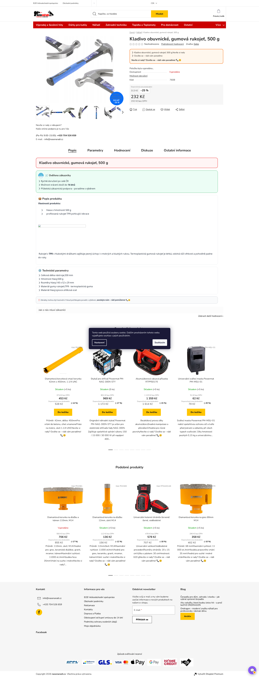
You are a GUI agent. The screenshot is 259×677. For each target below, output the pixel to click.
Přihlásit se (142, 619)
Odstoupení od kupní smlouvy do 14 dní (103, 617)
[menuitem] (49, 24)
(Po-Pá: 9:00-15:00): (56, 135)
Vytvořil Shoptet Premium (210, 674)
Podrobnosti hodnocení (172, 44)
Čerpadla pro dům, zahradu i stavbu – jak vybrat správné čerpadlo (200, 598)
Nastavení (99, 342)
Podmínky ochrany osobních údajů (100, 621)
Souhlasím (160, 342)
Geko (196, 44)
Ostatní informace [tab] (177, 150)
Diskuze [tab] (147, 150)
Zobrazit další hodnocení (210, 316)
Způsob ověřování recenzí (129, 654)
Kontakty (88, 609)
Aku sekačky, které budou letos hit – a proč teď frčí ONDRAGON (201, 604)
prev (38, 396)
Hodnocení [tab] (122, 150)
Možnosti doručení (139, 75)
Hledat (159, 13)
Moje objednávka (92, 625)
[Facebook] (39, 612)
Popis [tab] (72, 150)
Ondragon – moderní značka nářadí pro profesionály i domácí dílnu (199, 609)
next (221, 396)
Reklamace (89, 605)
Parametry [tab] (95, 150)
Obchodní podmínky (71, 3)
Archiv (187, 616)
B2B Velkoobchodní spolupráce (45, 3)
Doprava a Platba (92, 613)
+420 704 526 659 (52, 604)
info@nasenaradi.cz (53, 139)
